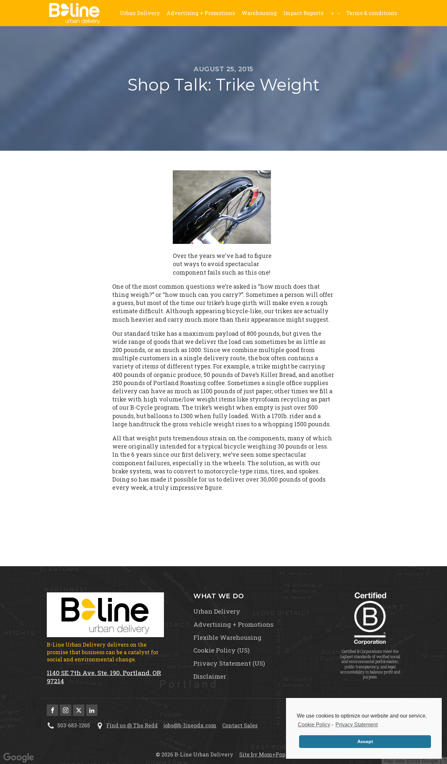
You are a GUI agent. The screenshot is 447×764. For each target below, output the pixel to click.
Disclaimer (209, 676)
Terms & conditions (371, 12)
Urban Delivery (140, 12)
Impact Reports (303, 12)
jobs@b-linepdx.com (190, 725)
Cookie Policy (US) (221, 650)
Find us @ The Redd (132, 725)
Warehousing (259, 12)
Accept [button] (365, 741)
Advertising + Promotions (201, 12)
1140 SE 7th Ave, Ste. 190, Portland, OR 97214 (104, 677)
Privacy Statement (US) (229, 663)
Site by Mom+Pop (262, 754)
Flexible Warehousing (227, 637)
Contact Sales (240, 725)
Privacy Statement (356, 724)
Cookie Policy (314, 724)
